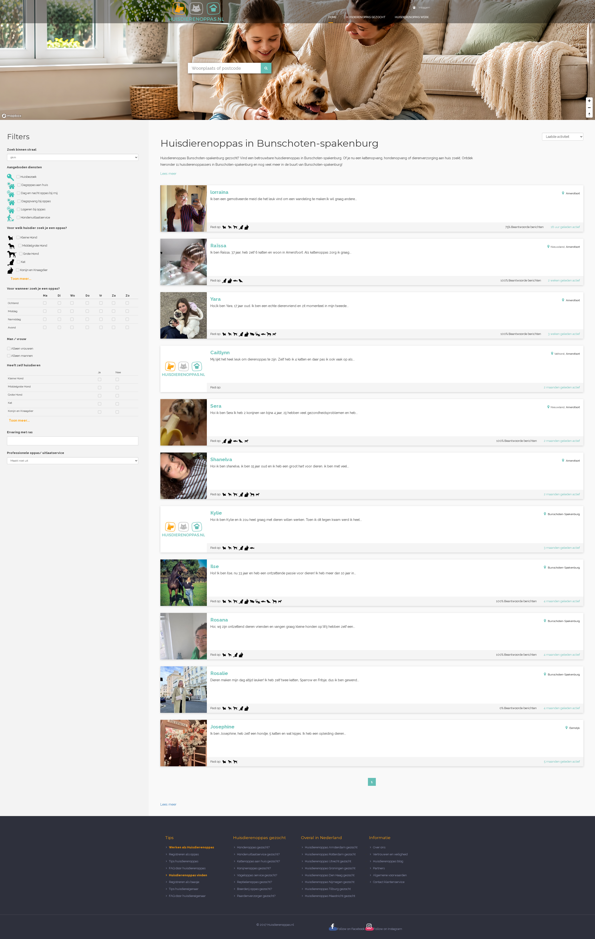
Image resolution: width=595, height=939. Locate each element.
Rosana (219, 620)
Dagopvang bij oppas (36, 201)
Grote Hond (31, 253)
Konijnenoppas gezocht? (254, 868)
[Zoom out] (589, 107)
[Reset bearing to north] (589, 114)
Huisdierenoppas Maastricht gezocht (330, 896)
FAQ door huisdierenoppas (187, 868)
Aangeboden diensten (24, 167)
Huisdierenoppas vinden (188, 875)
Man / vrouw (16, 339)
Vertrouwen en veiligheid (390, 854)
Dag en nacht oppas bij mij (39, 193)
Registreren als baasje (184, 882)
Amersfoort (573, 193)
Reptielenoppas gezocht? (254, 882)
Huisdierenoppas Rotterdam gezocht (330, 854)
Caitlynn (220, 352)
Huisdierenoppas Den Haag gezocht (329, 875)
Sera (215, 406)
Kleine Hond (28, 237)
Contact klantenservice (388, 882)
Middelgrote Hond (34, 245)
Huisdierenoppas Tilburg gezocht (328, 889)
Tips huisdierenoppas (183, 861)
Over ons (379, 847)
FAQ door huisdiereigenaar (187, 896)
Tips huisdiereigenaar (183, 889)
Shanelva (221, 459)
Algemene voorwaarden (390, 875)
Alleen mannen (21, 355)
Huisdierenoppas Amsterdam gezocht (331, 847)
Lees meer (168, 173)
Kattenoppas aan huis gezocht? (258, 861)
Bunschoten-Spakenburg (564, 514)
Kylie (216, 513)
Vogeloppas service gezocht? (257, 875)
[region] (297, 60)
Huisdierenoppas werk (412, 17)
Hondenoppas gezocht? (253, 847)
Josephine (222, 727)
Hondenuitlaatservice (35, 217)
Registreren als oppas (184, 854)
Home (332, 17)
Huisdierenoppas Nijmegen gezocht (329, 882)
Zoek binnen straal (21, 149)
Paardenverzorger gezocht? (256, 896)
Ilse (214, 566)
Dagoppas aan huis (34, 185)
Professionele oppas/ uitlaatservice (35, 453)
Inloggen (424, 7)
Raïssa (218, 245)
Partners (379, 868)
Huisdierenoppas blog (388, 861)
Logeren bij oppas (32, 209)
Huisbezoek (28, 177)
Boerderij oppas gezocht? (254, 889)
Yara (215, 299)
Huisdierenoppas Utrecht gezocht (328, 861)
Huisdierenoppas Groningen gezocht (330, 868)
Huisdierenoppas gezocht (366, 17)
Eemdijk (574, 728)
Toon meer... (20, 279)
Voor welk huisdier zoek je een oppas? (37, 228)
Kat (22, 262)
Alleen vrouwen (21, 348)
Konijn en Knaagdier (33, 270)
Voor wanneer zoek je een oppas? (33, 288)
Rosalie (219, 673)
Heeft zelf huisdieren (23, 365)
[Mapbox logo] (11, 116)
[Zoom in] (589, 100)
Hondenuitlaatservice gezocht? (258, 854)
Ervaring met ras (20, 432)
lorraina (219, 192)
